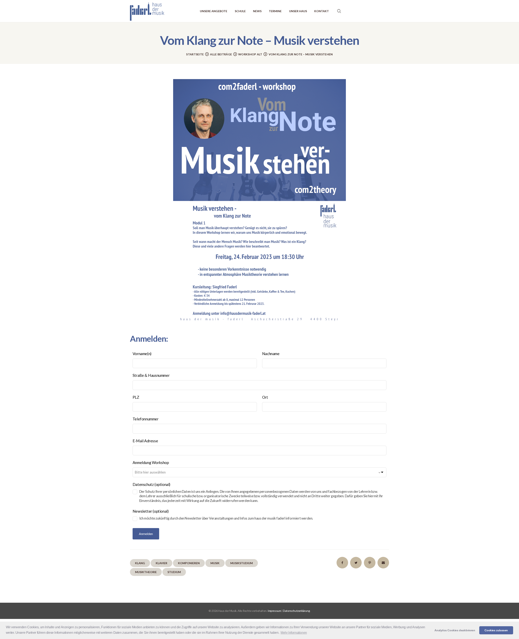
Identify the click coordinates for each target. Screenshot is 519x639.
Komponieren (189, 563)
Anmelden (146, 534)
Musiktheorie (146, 572)
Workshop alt (250, 54)
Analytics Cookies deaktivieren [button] (454, 630)
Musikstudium (241, 563)
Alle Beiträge (221, 54)
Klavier (161, 563)
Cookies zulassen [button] (496, 630)
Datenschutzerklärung (296, 610)
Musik (215, 563)
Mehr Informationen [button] (294, 632)
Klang (140, 563)
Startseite (195, 54)
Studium (174, 572)
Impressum (274, 610)
